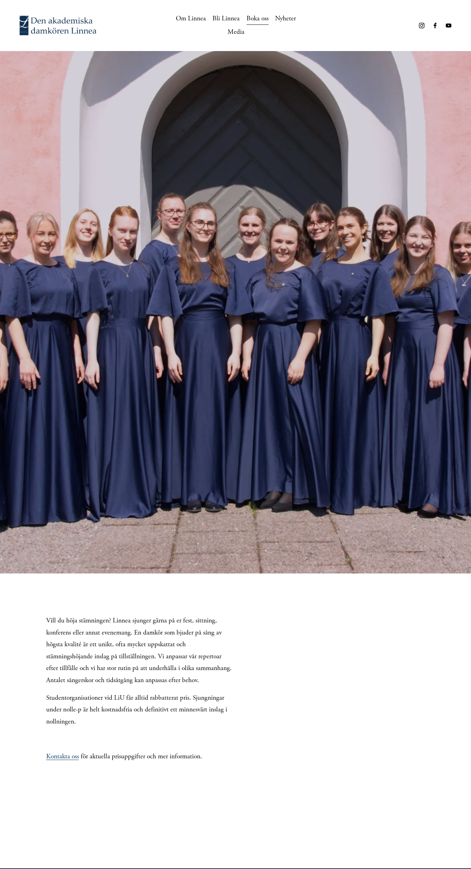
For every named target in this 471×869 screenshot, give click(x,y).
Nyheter (285, 18)
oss (74, 756)
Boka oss (258, 18)
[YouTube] (448, 25)
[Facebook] (435, 25)
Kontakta (58, 756)
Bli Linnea (226, 18)
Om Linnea (191, 18)
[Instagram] (421, 25)
